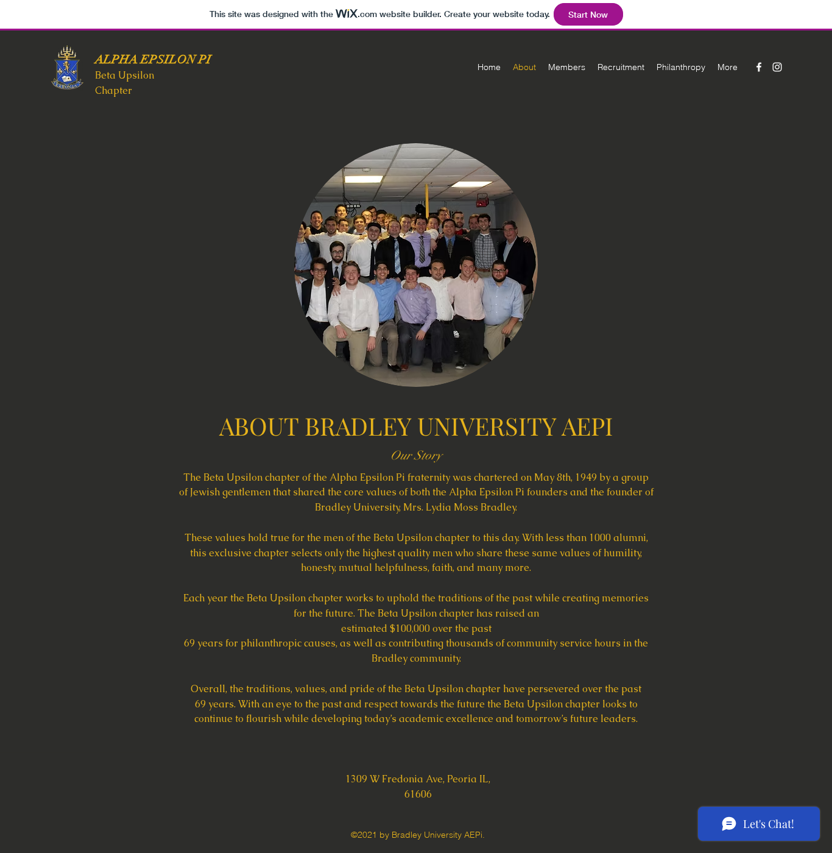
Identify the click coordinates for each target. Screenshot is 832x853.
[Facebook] (759, 67)
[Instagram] (777, 67)
